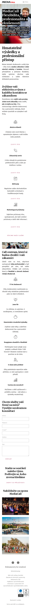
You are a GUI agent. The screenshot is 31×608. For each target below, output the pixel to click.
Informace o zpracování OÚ (15, 583)
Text (3, 444)
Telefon (4, 437)
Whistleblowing (15, 571)
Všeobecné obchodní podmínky (15, 577)
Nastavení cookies (15, 600)
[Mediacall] (8, 2)
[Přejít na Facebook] (13, 562)
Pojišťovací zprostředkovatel (15, 581)
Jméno (4, 415)
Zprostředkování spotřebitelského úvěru (15, 586)
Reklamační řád (15, 579)
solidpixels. (21, 604)
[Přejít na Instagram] (18, 562)
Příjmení (4, 423)
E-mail (4, 430)
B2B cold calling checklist (15, 575)
